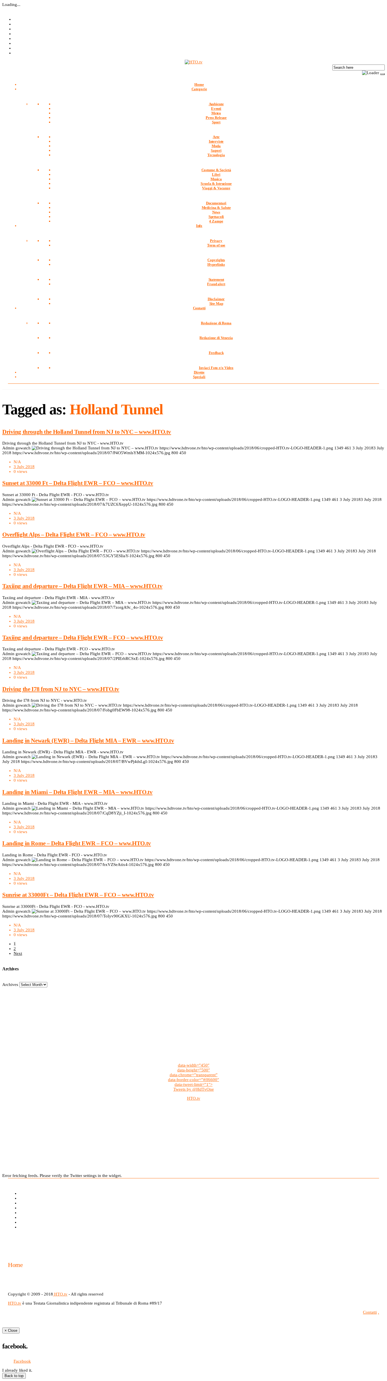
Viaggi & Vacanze (216, 188)
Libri (216, 174)
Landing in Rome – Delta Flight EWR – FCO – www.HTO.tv (76, 843)
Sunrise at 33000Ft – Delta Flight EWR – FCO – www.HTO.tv (78, 894)
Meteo (216, 113)
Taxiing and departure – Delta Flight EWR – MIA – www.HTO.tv (82, 586)
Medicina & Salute (216, 207)
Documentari (216, 203)
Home (199, 84)
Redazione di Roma (216, 323)
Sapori (216, 150)
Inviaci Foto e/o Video (216, 368)
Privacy (216, 241)
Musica (216, 179)
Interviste (216, 141)
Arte (216, 137)
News (216, 212)
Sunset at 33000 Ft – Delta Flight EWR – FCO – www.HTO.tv (77, 483)
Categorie (199, 89)
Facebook (22, 1361)
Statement (216, 279)
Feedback (216, 353)
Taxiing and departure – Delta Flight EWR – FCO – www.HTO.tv (82, 637)
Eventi (216, 108)
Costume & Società (216, 170)
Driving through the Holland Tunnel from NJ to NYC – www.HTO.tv (86, 431)
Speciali (199, 377)
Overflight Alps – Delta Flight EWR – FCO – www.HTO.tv (73, 534)
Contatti (199, 308)
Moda (216, 146)
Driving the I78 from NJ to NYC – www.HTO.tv (60, 689)
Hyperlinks (216, 264)
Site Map (216, 303)
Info (199, 226)
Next (18, 953)
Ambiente (216, 104)
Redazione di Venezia (216, 338)
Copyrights (216, 260)
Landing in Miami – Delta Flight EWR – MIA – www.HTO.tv (77, 792)
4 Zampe (216, 221)
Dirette (199, 372)
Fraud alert (216, 284)
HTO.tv (193, 1098)
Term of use (216, 245)
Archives (10, 984)
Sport (216, 122)
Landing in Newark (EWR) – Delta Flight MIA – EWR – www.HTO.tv (88, 740)
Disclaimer (216, 299)
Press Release (216, 117)
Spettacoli (216, 217)
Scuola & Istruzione (216, 183)
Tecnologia (216, 155)
